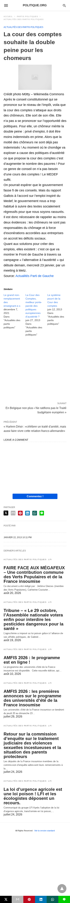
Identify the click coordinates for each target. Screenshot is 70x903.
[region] (35, 370)
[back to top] (61, 888)
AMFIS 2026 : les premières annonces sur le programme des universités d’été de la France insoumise (32, 698)
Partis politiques (27, 16)
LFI (50, 559)
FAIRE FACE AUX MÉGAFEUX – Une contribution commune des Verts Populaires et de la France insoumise (34, 574)
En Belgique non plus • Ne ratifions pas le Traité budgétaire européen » (36, 410)
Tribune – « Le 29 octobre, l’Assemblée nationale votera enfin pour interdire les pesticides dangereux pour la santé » (33, 619)
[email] (17, 899)
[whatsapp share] (34, 513)
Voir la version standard (44, 831)
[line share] (41, 513)
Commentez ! (35, 496)
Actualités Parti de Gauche (34, 276)
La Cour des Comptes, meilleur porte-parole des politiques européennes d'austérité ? (33, 306)
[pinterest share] (20, 513)
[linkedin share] (27, 513)
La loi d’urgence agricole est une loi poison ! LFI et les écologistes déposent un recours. (33, 796)
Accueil (8, 16)
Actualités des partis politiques (24, 19)
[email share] (13, 513)
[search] (64, 5)
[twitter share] (6, 513)
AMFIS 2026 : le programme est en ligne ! (32, 660)
